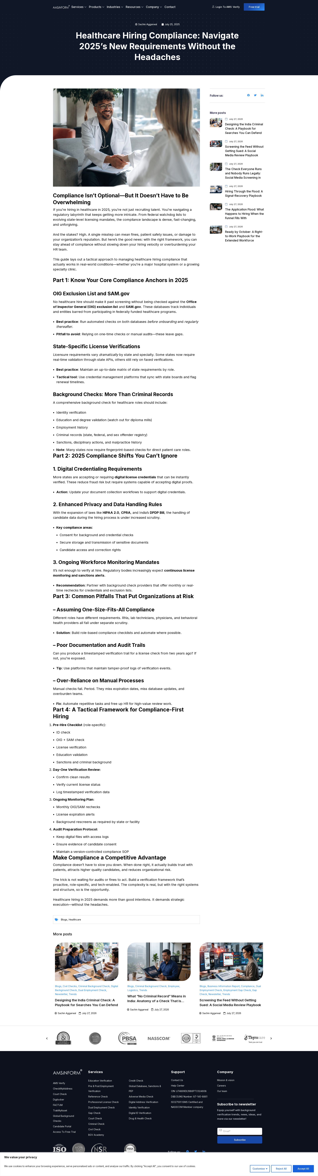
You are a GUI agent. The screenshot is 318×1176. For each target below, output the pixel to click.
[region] (159, 1164)
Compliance (248, 986)
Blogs (64, 919)
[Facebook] (248, 95)
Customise (259, 1168)
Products (95, 7)
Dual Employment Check (92, 990)
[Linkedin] (262, 95)
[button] (47, 1038)
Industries (113, 7)
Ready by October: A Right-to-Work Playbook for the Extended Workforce (244, 236)
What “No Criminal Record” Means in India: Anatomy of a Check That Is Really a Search (156, 1001)
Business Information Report (223, 986)
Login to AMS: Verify (228, 6)
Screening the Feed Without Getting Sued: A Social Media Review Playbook (244, 151)
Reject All (281, 1168)
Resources (133, 7)
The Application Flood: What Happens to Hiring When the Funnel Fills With (244, 214)
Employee (173, 986)
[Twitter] (255, 95)
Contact (169, 7)
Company (152, 7)
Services (77, 7)
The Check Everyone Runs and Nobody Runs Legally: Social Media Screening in (243, 173)
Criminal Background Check (94, 986)
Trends (73, 994)
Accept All (303, 1168)
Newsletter (61, 994)
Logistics (132, 990)
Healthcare (75, 919)
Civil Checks (70, 986)
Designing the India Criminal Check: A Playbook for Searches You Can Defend (244, 129)
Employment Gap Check (237, 990)
